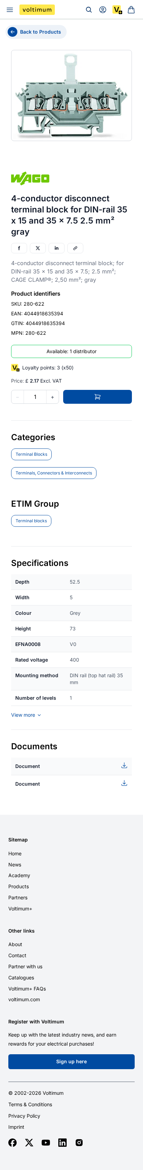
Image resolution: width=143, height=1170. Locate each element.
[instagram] (79, 1142)
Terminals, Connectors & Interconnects (54, 472)
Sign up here (71, 1061)
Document (27, 766)
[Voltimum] (37, 10)
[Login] (102, 9)
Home (15, 853)
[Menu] (10, 10)
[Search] (89, 9)
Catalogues (21, 977)
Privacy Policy (24, 1116)
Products (18, 886)
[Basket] (131, 9)
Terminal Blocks (31, 454)
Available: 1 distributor (71, 351)
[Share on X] (38, 248)
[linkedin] (62, 1142)
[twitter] (29, 1142)
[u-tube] (46, 1142)
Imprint (16, 1127)
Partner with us (25, 966)
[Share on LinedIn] (57, 248)
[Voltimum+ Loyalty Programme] (117, 9)
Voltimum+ (20, 908)
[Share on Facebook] (19, 248)
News (14, 864)
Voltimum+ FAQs (27, 989)
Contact (17, 955)
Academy (19, 875)
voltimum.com (24, 999)
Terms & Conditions (30, 1104)
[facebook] (12, 1142)
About (15, 944)
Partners (17, 897)
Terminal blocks (31, 520)
